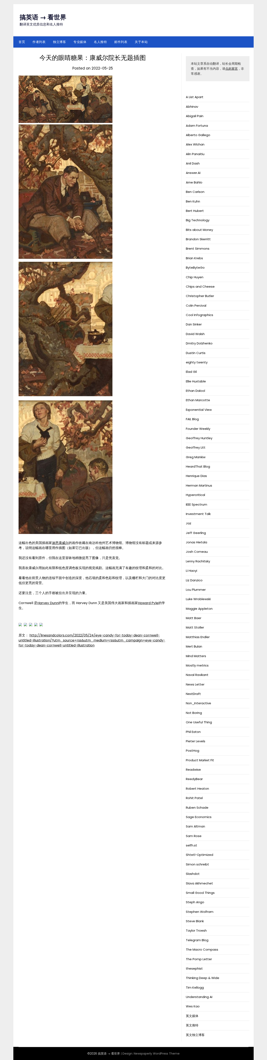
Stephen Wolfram (199, 911)
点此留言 (231, 68)
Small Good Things (200, 893)
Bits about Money (199, 230)
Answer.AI (193, 173)
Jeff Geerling (196, 533)
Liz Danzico (194, 580)
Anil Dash (193, 163)
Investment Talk (198, 514)
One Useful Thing (199, 722)
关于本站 (141, 42)
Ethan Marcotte (198, 400)
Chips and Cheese (200, 286)
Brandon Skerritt (198, 239)
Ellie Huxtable (196, 381)
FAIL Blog (192, 419)
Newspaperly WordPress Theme (157, 1053)
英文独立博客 (195, 1035)
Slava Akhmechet (199, 883)
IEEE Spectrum (196, 504)
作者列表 (39, 42)
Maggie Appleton (199, 608)
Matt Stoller (195, 627)
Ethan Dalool (195, 390)
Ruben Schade (197, 807)
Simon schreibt (197, 864)
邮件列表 (120, 42)
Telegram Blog (197, 940)
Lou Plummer (196, 589)
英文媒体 (192, 1016)
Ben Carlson (195, 192)
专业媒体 (79, 42)
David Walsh (195, 334)
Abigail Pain (194, 116)
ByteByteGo (195, 267)
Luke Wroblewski (198, 599)
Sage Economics (199, 817)
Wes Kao (193, 1006)
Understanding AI (199, 997)
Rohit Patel (194, 798)
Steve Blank (195, 921)
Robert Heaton (197, 788)
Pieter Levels (195, 741)
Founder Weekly (198, 428)
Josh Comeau (197, 551)
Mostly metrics (197, 665)
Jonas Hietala (196, 542)
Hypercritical (195, 495)
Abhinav (192, 106)
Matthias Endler (198, 637)
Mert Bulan (194, 646)
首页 (22, 42)
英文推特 (192, 1025)
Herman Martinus (199, 485)
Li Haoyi (191, 570)
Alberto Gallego (198, 135)
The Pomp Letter (199, 959)
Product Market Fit (200, 760)
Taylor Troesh (196, 930)
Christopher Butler (200, 296)
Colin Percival (196, 305)
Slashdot (193, 874)
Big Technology (197, 220)
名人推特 (100, 42)
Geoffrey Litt (195, 447)
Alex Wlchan (195, 144)
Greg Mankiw (195, 457)
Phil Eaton (193, 732)
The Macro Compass (202, 949)
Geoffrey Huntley (199, 438)
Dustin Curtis (195, 353)
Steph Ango (195, 902)
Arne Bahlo (194, 182)
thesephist (194, 968)
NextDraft (193, 694)
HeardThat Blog (198, 466)
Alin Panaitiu (195, 154)
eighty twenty (197, 362)
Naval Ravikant (197, 675)
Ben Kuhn (193, 201)
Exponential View (199, 409)
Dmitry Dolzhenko (199, 343)
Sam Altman (195, 826)
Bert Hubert (195, 211)
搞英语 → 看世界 (43, 17)
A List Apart (194, 97)
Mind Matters (196, 656)
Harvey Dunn (47, 603)
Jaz (188, 523)
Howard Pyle (148, 603)
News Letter (195, 684)
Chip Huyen (194, 277)
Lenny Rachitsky (198, 561)
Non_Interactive (198, 703)
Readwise (193, 769)
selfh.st (191, 845)
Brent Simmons (197, 248)
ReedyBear (194, 779)
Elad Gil (191, 371)
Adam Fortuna (197, 125)
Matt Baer (193, 618)
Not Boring (194, 713)
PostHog (192, 750)
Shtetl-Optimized (199, 855)
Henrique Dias (196, 476)
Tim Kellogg (195, 987)
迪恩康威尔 (60, 542)
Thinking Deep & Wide (202, 978)
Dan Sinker (194, 324)
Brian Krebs (194, 258)
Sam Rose (194, 836)
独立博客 (59, 42)
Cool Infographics (199, 315)
